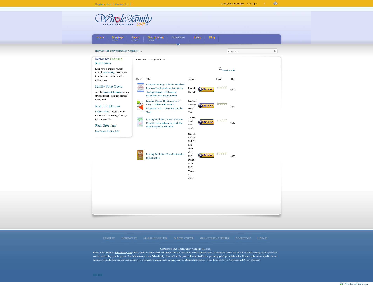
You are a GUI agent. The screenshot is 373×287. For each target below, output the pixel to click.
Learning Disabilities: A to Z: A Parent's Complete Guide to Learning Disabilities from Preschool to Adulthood (164, 123)
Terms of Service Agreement (226, 259)
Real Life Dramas (107, 105)
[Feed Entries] (275, 3)
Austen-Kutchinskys (112, 91)
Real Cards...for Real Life (107, 130)
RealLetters (103, 63)
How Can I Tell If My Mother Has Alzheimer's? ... (118, 50)
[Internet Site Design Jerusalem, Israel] (354, 283)
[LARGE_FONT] (268, 3)
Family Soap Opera (108, 86)
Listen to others (102, 111)
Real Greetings (105, 125)
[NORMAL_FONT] (264, 3)
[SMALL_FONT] (261, 3)
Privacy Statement (251, 259)
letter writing (109, 72)
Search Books (228, 70)
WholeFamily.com (123, 252)
